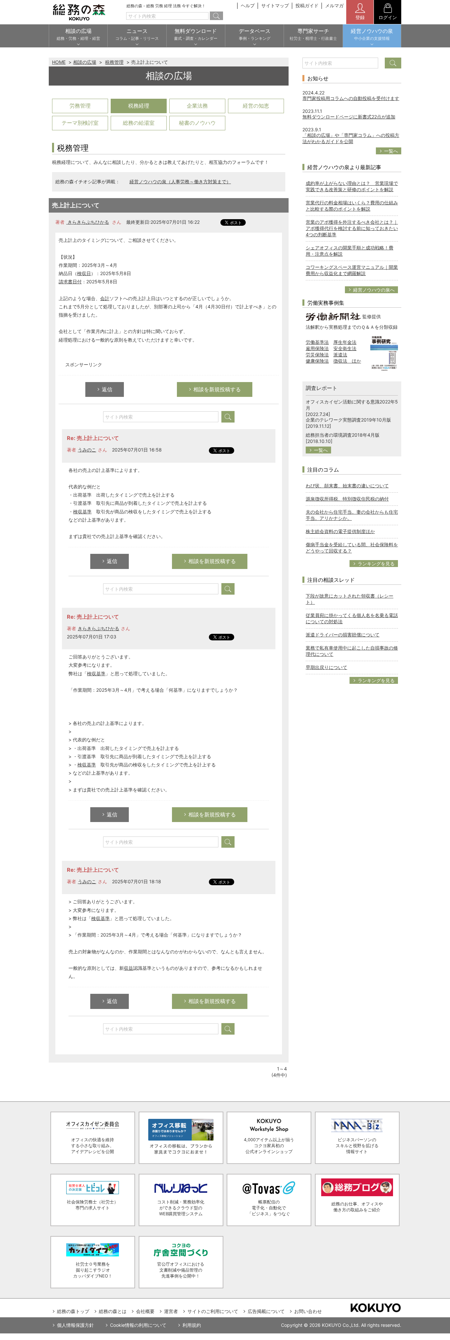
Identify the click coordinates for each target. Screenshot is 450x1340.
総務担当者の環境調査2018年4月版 (343, 435)
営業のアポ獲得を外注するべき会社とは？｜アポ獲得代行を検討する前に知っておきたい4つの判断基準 (352, 228)
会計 (104, 298)
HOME (59, 62)
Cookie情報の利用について (138, 1325)
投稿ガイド (307, 5)
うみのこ (87, 449)
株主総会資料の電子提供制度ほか (340, 531)
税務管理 (114, 62)
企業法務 (197, 105)
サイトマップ (275, 5)
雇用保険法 (317, 348)
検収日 (84, 273)
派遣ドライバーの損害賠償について (343, 634)
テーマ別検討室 (80, 122)
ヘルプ (248, 5)
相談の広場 (84, 62)
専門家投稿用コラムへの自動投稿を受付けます (350, 98)
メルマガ (334, 5)
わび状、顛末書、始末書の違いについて (347, 485)
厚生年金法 (344, 342)
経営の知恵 (256, 105)
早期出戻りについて (326, 667)
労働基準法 (317, 342)
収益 (128, 968)
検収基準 (82, 511)
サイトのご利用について (212, 1311)
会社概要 (145, 1311)
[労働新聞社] (333, 316)
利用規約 (192, 1325)
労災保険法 (317, 354)
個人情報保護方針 (75, 1325)
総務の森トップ (73, 1311)
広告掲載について (266, 1311)
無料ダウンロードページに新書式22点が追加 (348, 116)
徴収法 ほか (347, 361)
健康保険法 (317, 361)
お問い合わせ (308, 1311)
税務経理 (138, 105)
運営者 (171, 1311)
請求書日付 (70, 281)
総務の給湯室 (139, 122)
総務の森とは (113, 1311)
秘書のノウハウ (197, 122)
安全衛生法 (344, 348)
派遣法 (340, 354)
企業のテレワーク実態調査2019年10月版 (348, 420)
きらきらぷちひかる (87, 222)
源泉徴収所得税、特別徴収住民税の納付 (347, 499)
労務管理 (80, 105)
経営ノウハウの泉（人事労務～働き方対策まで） (180, 181)
